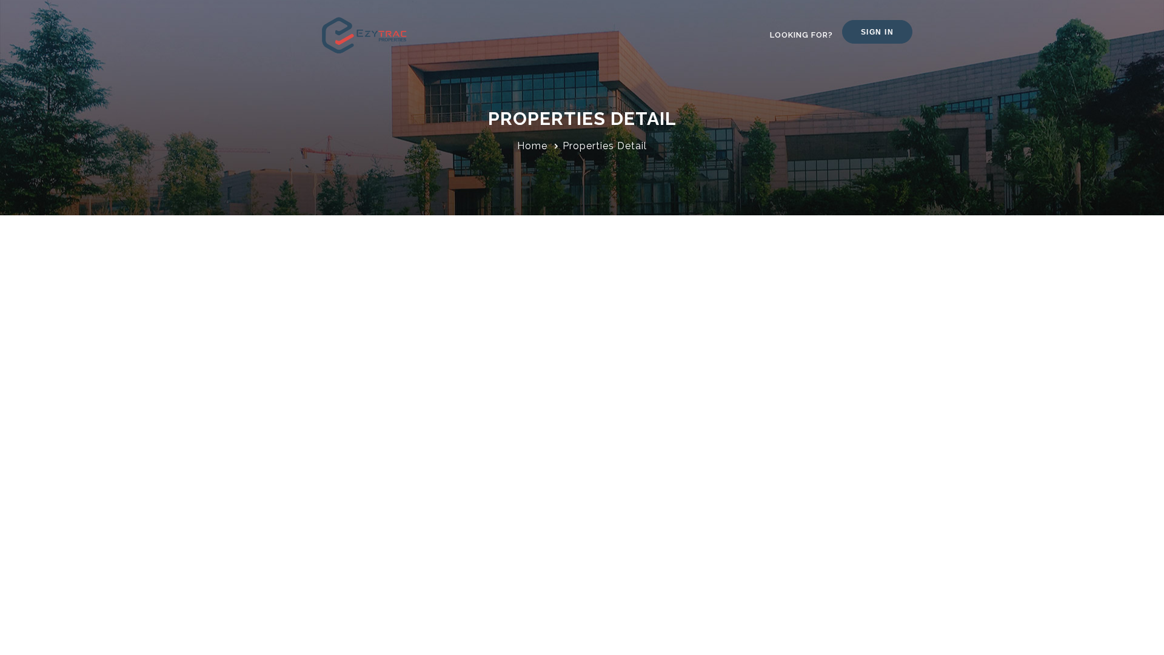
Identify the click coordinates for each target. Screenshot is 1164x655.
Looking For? (801, 34)
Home (532, 146)
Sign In (877, 32)
